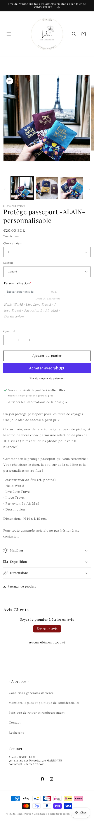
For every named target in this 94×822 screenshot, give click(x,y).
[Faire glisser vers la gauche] (5, 189)
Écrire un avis (47, 629)
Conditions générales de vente (31, 693)
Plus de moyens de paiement (47, 378)
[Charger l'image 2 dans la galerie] (47, 188)
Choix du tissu (13, 243)
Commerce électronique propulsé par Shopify (60, 813)
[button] (9, 34)
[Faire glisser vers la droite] (89, 189)
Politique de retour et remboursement (37, 713)
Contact (15, 722)
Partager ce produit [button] (22, 586)
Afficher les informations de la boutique (38, 402)
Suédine (8, 262)
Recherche (16, 732)
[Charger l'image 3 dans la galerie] (71, 188)
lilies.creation (25, 813)
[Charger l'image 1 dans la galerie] (22, 188)
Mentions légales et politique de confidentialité (44, 703)
